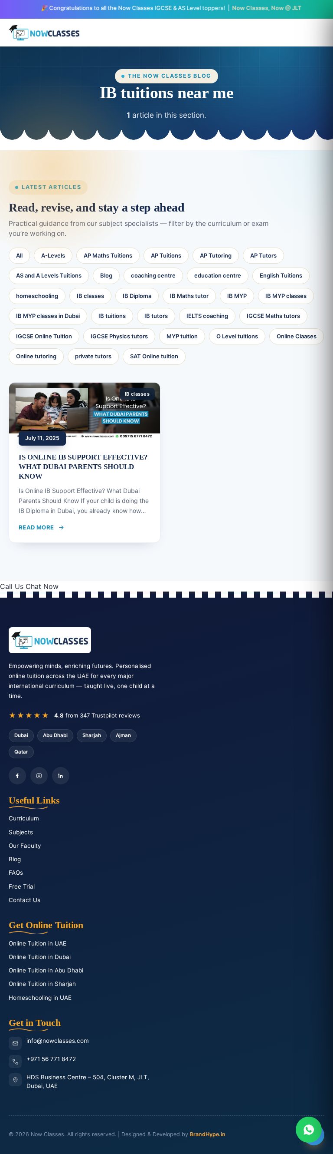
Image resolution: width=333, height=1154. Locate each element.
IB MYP (237, 295)
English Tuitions (281, 275)
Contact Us (24, 899)
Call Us (11, 586)
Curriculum (24, 818)
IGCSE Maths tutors (273, 315)
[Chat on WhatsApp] (309, 1130)
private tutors (93, 356)
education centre (217, 275)
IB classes (90, 295)
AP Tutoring (216, 255)
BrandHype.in (207, 1134)
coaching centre (153, 275)
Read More (36, 527)
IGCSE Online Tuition (44, 336)
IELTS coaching (207, 315)
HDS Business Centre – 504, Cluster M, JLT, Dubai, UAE (87, 1081)
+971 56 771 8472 (51, 1058)
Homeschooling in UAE (40, 997)
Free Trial (22, 886)
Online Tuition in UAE (37, 943)
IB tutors (156, 315)
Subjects (21, 832)
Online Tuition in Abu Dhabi (46, 970)
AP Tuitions (166, 255)
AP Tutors (263, 255)
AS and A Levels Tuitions (49, 275)
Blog (106, 275)
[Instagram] (39, 776)
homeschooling (37, 295)
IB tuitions (112, 315)
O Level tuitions (237, 336)
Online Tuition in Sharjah (42, 983)
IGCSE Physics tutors (119, 336)
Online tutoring (36, 356)
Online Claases (297, 336)
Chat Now (42, 586)
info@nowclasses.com (57, 1040)
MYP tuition (182, 336)
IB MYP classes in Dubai (48, 315)
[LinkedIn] (61, 776)
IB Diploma (137, 295)
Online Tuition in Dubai (40, 956)
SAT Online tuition (154, 356)
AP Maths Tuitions (108, 255)
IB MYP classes (286, 295)
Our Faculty (25, 845)
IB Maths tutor (189, 295)
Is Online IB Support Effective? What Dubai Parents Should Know (83, 466)
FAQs (16, 872)
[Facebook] (17, 776)
